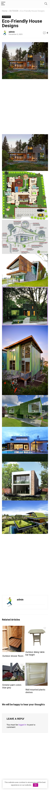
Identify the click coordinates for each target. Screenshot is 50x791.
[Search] (46, 3)
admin (12, 32)
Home (4, 11)
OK (35, 785)
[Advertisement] (25, 107)
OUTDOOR (13, 11)
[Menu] (3, 3)
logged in (22, 725)
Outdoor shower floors (12, 656)
